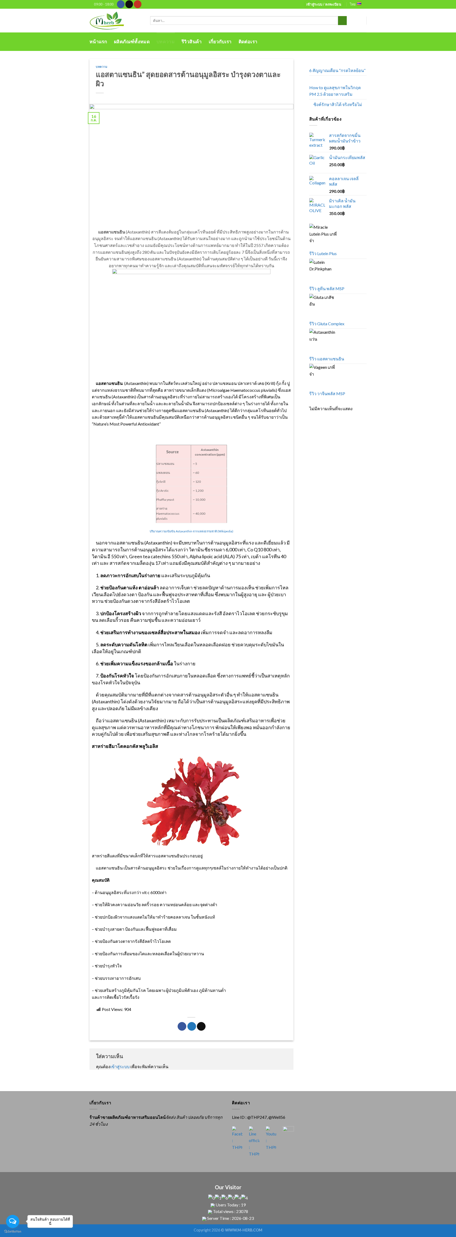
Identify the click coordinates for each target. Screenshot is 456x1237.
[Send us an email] (129, 4)
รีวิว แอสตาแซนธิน (326, 358)
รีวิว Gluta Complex (326, 323)
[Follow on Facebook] (121, 4)
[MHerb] (115, 20)
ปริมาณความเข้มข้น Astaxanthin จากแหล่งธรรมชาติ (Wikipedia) (191, 531)
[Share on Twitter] (191, 1026)
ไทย (353, 4)
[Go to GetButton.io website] (12, 1231)
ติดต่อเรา (248, 41)
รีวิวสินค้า (192, 41)
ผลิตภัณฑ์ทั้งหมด (132, 41)
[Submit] (342, 20)
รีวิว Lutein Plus (323, 253)
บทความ (165, 41)
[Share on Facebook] (182, 1026)
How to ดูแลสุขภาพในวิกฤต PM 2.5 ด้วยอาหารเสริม (335, 91)
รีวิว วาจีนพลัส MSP (327, 393)
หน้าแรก (98, 41)
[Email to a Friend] (201, 1026)
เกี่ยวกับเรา (220, 41)
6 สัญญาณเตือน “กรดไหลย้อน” (337, 70)
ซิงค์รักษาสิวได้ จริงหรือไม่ (338, 104)
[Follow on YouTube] (137, 4)
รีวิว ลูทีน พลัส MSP (326, 288)
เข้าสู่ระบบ (120, 1066)
